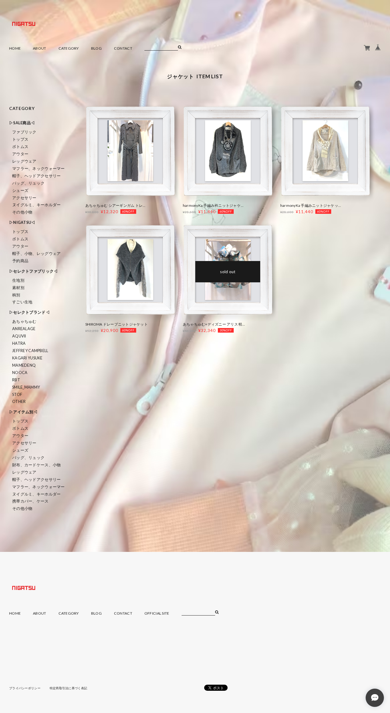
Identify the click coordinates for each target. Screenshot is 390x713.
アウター (20, 154)
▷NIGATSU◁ (22, 222)
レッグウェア (24, 161)
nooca (19, 372)
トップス (20, 139)
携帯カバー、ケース (30, 501)
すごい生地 (22, 302)
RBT (16, 380)
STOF (17, 394)
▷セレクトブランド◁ (29, 312)
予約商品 (20, 261)
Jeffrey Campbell (30, 350)
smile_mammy (26, 387)
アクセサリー (24, 198)
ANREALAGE (24, 328)
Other (19, 401)
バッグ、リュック (28, 183)
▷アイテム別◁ (23, 412)
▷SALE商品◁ (22, 123)
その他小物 (22, 212)
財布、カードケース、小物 (36, 465)
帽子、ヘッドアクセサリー (36, 176)
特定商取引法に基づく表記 (68, 688)
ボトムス (20, 146)
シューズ (20, 190)
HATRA (19, 343)
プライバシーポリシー (25, 688)
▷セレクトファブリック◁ (33, 271)
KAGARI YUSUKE (27, 358)
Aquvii (19, 336)
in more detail (130, 152)
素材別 (18, 287)
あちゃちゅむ (24, 321)
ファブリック (24, 132)
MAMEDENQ (24, 365)
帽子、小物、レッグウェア (36, 253)
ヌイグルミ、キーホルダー (36, 205)
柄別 (16, 295)
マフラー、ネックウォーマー (38, 168)
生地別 (18, 280)
